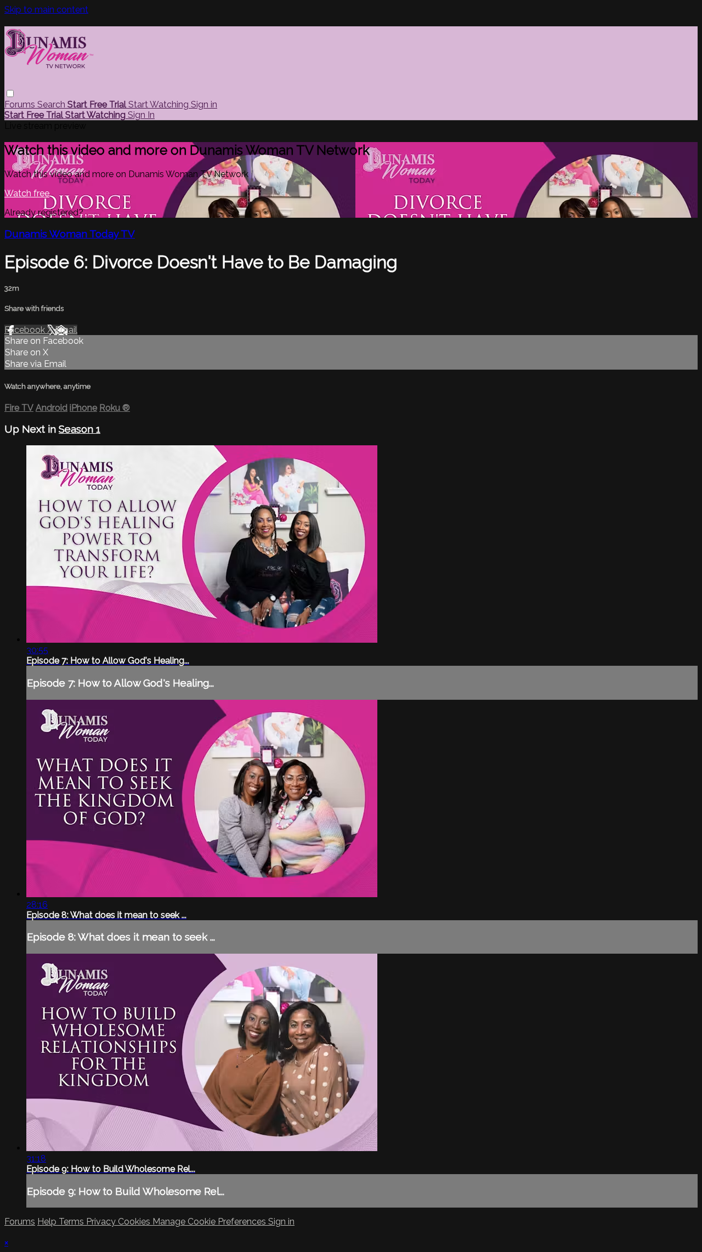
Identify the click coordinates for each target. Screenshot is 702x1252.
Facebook (25, 330)
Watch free (26, 193)
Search (52, 104)
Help (48, 1221)
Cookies (135, 1221)
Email (66, 330)
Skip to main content (46, 9)
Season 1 (79, 429)
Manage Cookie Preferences (210, 1221)
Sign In (141, 115)
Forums (20, 104)
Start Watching (159, 104)
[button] (10, 93)
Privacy (102, 1221)
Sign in (204, 104)
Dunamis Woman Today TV (69, 234)
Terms (72, 1221)
